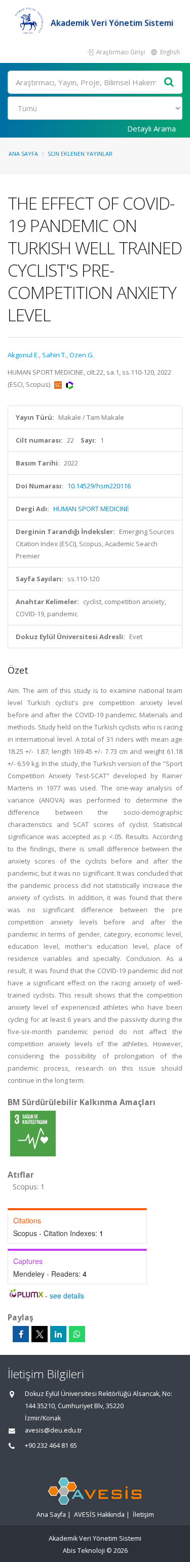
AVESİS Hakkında (99, 1514)
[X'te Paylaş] (39, 1334)
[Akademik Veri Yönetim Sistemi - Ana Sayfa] (29, 23)
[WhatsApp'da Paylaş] (77, 1334)
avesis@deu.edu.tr (53, 1430)
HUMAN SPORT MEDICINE (91, 508)
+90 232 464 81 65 (51, 1445)
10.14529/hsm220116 (99, 485)
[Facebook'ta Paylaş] (21, 1334)
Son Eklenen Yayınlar (80, 153)
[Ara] (169, 82)
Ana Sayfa (23, 153)
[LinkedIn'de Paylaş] (58, 1334)
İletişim (143, 1514)
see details (67, 1295)
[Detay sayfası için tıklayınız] (33, 1133)
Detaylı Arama (151, 128)
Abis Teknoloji (84, 1550)
